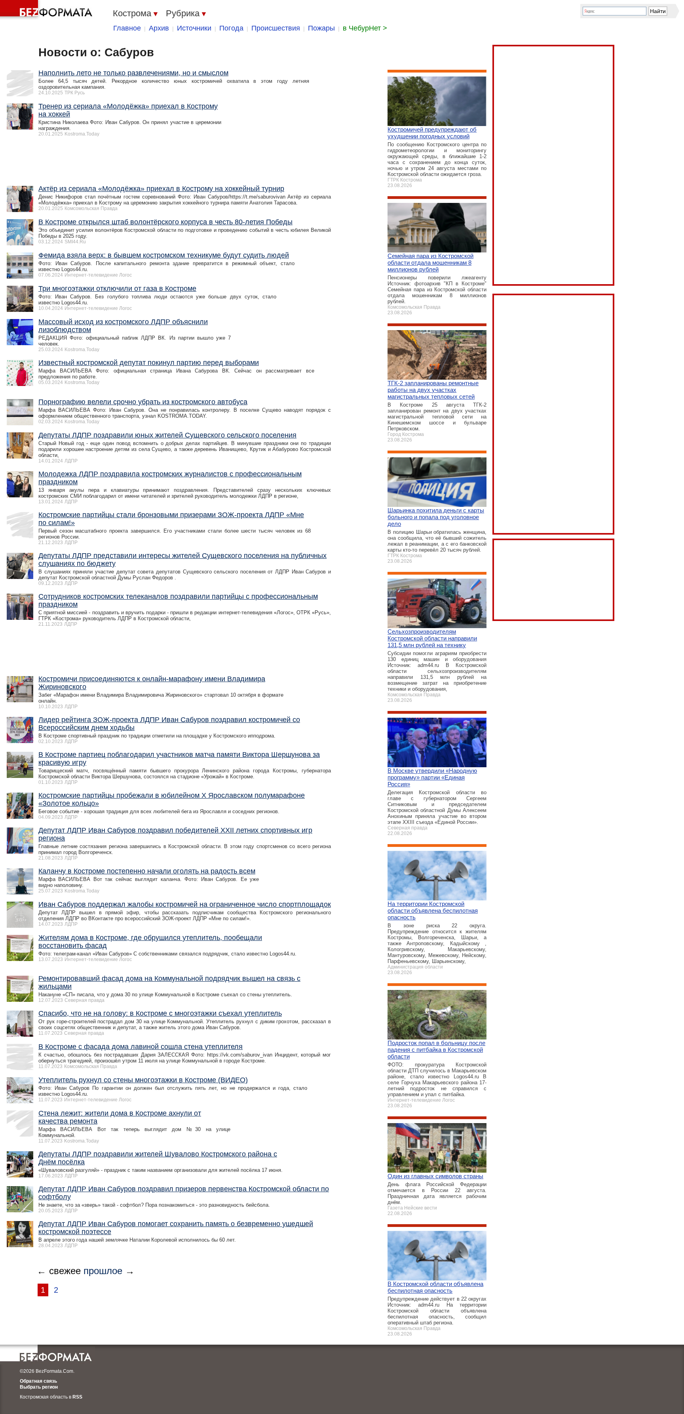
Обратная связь (38, 1381)
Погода (231, 28)
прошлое (103, 1270)
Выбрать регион (39, 1387)
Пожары (321, 28)
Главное (127, 28)
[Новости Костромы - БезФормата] (47, 10)
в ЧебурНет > (365, 28)
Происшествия (275, 28)
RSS (77, 1397)
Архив (159, 28)
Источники (194, 28)
